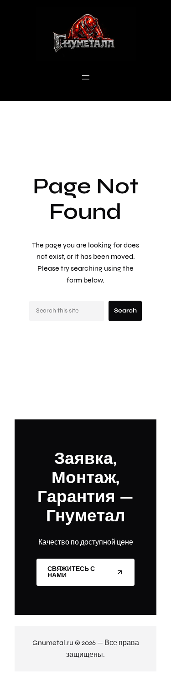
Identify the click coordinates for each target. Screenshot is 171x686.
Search (125, 310)
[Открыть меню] (85, 77)
